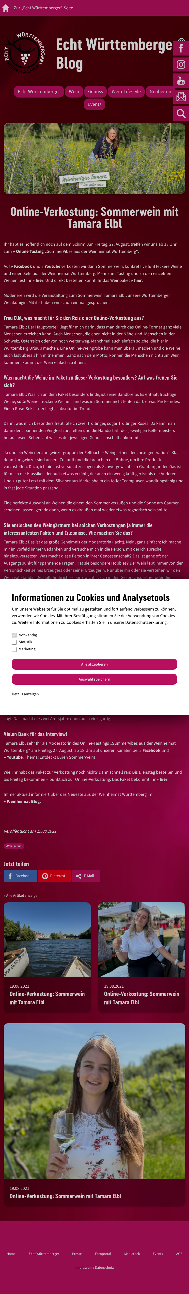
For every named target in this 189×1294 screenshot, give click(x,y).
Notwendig (28, 635)
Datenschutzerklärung (146, 622)
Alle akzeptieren (94, 664)
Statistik (25, 642)
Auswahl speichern (94, 679)
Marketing (27, 649)
